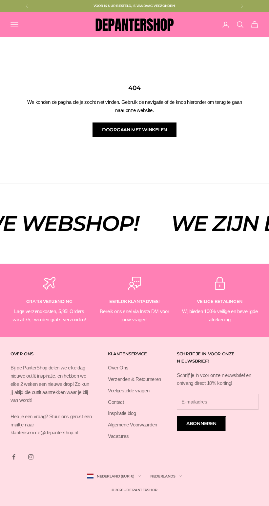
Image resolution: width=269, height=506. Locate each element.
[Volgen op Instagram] (31, 457)
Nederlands (163, 476)
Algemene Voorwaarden (132, 424)
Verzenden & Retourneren (134, 379)
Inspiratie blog (122, 413)
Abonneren (201, 423)
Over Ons (118, 367)
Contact (116, 402)
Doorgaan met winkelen (134, 130)
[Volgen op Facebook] (13, 457)
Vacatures (118, 436)
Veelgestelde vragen (128, 390)
